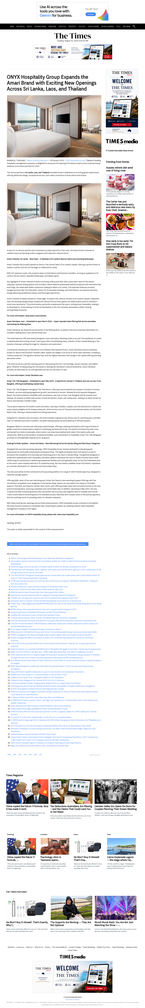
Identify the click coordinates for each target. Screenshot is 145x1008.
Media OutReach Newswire (38, 160)
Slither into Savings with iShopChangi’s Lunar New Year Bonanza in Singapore (42, 558)
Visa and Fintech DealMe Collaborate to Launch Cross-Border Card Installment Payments (47, 672)
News (118, 26)
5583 (19, 754)
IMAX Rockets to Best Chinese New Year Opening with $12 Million (37, 592)
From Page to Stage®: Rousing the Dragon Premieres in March (36, 629)
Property (72, 26)
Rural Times (72, 950)
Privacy (47, 947)
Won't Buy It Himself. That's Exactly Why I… (27, 924)
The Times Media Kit (59, 947)
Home (12, 26)
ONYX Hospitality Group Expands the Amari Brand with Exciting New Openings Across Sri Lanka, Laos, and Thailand (51, 83)
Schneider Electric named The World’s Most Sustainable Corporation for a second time (46, 601)
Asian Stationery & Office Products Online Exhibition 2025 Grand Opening (41, 706)
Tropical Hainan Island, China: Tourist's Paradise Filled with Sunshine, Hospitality (44, 618)
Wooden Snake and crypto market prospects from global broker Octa (39, 587)
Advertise (11, 947)
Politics (82, 26)
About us (29, 947)
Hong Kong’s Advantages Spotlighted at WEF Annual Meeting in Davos (39, 709)
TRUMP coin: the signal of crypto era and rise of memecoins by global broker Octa (44, 598)
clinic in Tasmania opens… (51, 858)
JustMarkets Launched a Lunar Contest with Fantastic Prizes (35, 615)
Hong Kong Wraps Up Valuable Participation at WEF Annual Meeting (38, 612)
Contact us (20, 947)
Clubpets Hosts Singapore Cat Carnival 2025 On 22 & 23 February (37, 680)
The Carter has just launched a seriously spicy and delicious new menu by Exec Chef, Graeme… (120, 206)
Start (9, 754)
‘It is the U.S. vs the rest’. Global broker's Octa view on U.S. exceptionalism (41, 717)
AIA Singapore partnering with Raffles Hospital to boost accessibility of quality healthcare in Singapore (53, 686)
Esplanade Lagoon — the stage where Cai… (120, 858)
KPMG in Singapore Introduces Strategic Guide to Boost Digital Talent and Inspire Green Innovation (51, 635)
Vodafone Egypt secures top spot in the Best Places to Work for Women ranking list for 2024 (48, 567)
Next (35, 754)
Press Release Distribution (72, 999)
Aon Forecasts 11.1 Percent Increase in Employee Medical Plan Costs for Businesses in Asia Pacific (51, 726)
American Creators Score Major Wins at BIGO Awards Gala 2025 (37, 589)
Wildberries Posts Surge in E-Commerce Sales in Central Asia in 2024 (39, 674)
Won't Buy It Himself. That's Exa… (87, 858)
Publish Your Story (103, 947)
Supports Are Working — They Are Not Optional (70, 924)
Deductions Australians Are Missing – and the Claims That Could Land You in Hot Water (71, 809)
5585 (30, 754)
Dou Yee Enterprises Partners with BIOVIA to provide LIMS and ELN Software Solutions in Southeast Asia (53, 621)
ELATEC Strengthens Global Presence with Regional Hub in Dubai (37, 689)
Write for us (39, 947)
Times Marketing (118, 947)
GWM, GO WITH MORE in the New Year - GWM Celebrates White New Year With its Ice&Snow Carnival (52, 652)
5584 (25, 754)
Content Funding (75, 947)
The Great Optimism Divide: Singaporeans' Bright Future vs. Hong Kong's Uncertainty (45, 683)
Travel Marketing (89, 947)
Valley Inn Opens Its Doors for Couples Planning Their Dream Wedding (116, 808)
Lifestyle (62, 26)
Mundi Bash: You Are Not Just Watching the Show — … (114, 924)
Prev (14, 754)
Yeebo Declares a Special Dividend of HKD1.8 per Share (33, 734)
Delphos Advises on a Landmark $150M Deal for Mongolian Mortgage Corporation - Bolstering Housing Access (56, 649)
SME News (126, 26)
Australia (20, 26)
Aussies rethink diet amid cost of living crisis (119, 169)
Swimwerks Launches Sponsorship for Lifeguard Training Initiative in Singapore (43, 595)
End (40, 754)
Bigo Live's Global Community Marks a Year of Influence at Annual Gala (39, 745)
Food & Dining (93, 26)
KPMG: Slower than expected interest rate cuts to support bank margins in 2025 (43, 609)
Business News (40, 26)
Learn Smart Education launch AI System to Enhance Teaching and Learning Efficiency (46, 743)
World (29, 26)
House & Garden (107, 26)
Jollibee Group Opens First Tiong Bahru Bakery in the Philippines (37, 677)
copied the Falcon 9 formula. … (21, 858)
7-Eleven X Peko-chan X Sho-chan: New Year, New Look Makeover (37, 697)
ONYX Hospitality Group (75, 160)
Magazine (52, 26)
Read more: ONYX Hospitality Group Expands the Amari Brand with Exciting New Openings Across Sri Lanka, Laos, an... (48, 544)
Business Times (131, 947)
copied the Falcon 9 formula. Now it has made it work (27, 808)
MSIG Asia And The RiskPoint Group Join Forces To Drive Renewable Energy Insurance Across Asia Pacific (54, 632)
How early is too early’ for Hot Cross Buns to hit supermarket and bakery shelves (119, 245)
